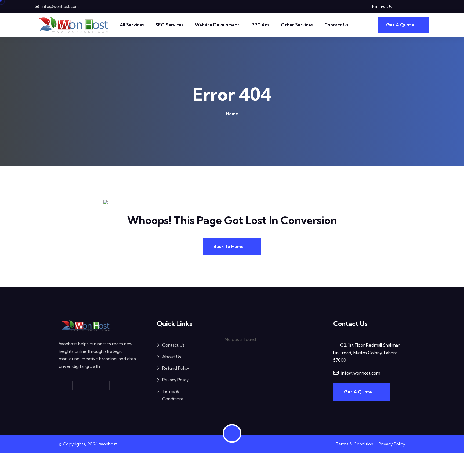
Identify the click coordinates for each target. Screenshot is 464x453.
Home (232, 113)
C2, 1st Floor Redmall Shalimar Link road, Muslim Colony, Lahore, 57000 (366, 352)
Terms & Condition (354, 444)
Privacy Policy (175, 379)
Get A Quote (358, 391)
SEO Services (169, 24)
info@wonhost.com (60, 6)
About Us (171, 356)
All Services (132, 24)
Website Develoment (217, 24)
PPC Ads (260, 24)
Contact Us (336, 24)
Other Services (297, 24)
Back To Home (229, 246)
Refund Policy (175, 368)
